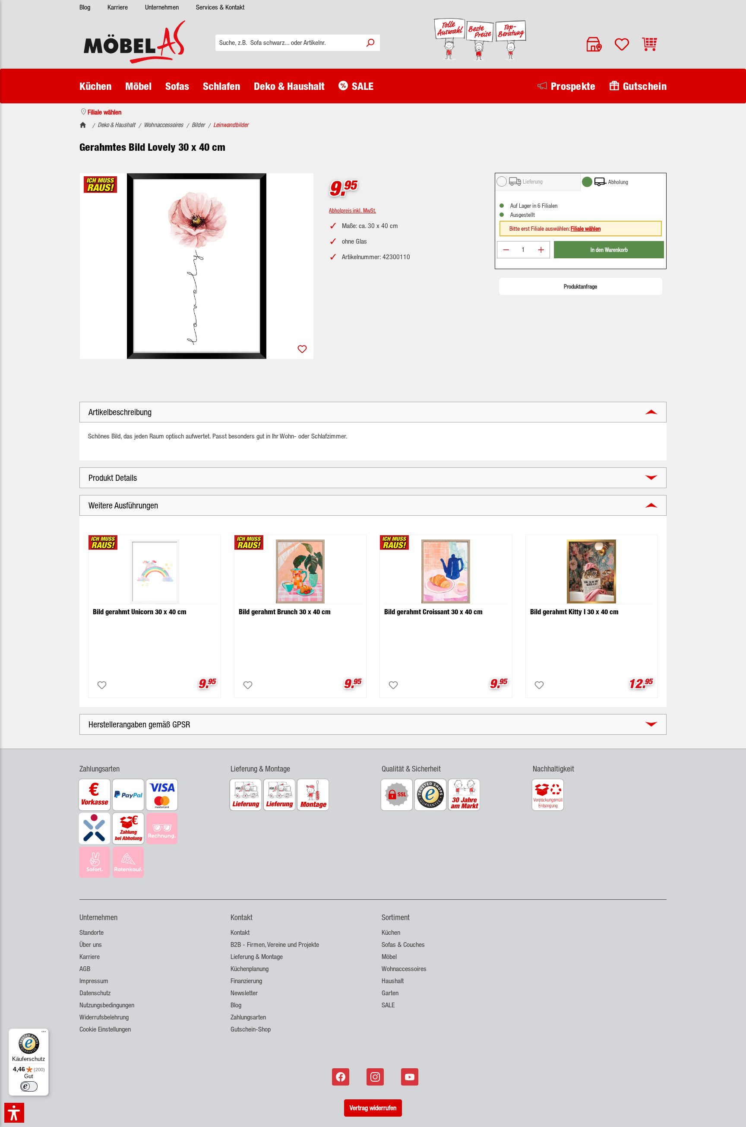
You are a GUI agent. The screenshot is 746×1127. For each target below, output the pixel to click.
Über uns (90, 944)
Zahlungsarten (248, 1017)
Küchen (391, 932)
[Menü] (43, 1034)
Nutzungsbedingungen (106, 1005)
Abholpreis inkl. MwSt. (352, 210)
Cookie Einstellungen (105, 1029)
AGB (84, 969)
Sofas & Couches (403, 944)
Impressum (93, 981)
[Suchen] (370, 43)
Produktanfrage (580, 286)
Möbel (389, 956)
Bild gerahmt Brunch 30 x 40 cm (285, 612)
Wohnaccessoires (404, 969)
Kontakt (240, 932)
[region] (196, 266)
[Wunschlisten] (622, 44)
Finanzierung (246, 981)
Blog (84, 7)
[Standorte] (594, 44)
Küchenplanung (250, 969)
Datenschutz (95, 993)
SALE (388, 1005)
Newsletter (244, 993)
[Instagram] (376, 1077)
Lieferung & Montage (257, 956)
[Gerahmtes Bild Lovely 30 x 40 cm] (197, 266)
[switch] (29, 1086)
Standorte (91, 932)
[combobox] (288, 43)
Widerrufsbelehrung (104, 1017)
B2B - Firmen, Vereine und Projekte (275, 944)
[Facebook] (341, 1077)
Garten (390, 993)
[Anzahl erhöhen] (541, 249)
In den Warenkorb (609, 249)
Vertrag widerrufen (373, 1108)
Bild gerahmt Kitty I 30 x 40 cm (574, 612)
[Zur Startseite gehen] (134, 41)
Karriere (117, 7)
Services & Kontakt (220, 7)
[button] (146, 763)
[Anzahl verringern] (506, 249)
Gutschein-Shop (251, 1029)
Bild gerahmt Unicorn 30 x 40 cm (139, 612)
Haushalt (393, 981)
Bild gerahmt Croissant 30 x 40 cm (433, 612)
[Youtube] (410, 1077)
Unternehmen (162, 7)
